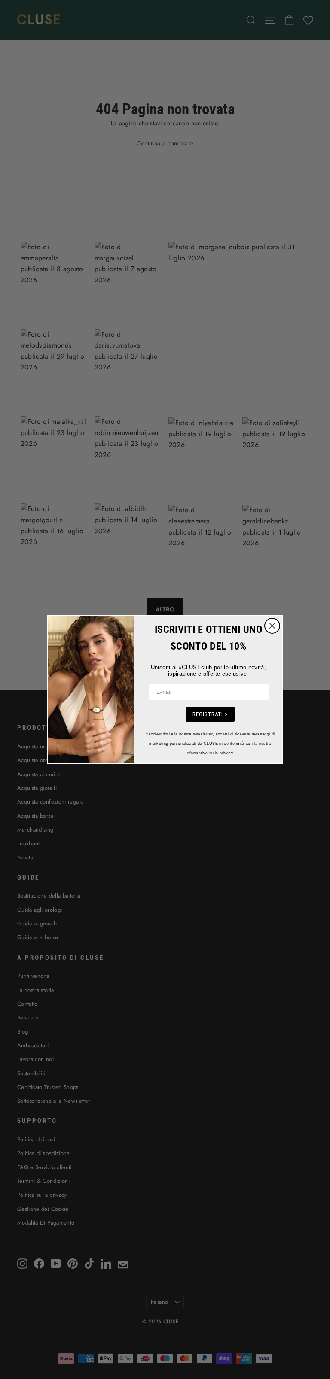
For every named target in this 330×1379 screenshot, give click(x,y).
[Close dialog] (272, 625)
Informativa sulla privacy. (210, 753)
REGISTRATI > (210, 714)
